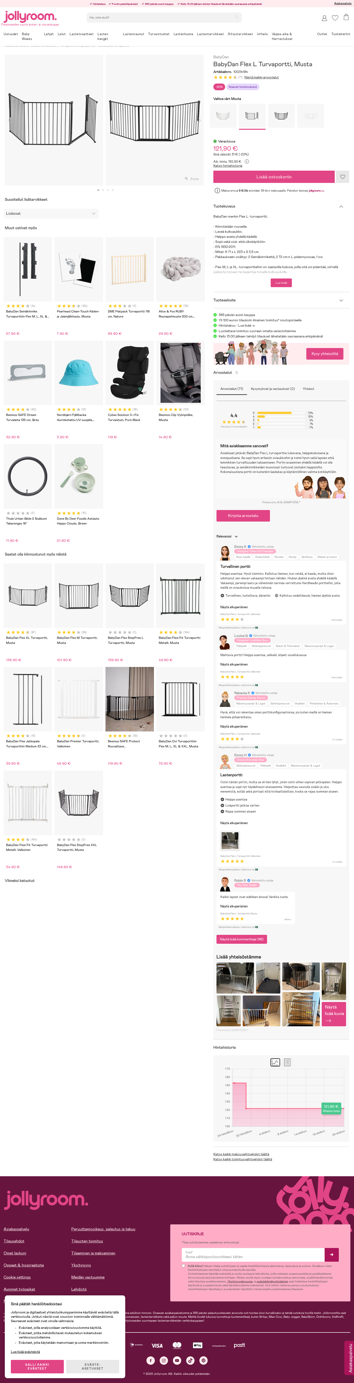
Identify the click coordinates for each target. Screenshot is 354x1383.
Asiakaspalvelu (343, 3)
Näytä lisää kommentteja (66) (242, 939)
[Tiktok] (190, 1360)
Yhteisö (308, 389)
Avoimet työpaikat (19, 1289)
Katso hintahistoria (227, 165)
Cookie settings (17, 1277)
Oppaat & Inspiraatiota (24, 1265)
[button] (335, 18)
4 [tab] (112, 190)
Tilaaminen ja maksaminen (93, 1253)
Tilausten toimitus (87, 1241)
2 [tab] (103, 190)
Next (199, 120)
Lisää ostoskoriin (274, 177)
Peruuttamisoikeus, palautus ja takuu (103, 1229)
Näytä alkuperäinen (234, 607)
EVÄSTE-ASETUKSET (93, 1366)
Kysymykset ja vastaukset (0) (273, 389)
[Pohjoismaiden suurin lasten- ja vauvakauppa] (30, 16)
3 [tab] (107, 190)
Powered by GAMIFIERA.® (232, 1030)
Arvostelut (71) (231, 389)
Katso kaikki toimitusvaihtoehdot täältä (242, 1159)
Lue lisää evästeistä (25, 1352)
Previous (9, 120)
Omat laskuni (15, 1253)
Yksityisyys (81, 1265)
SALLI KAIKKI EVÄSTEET (37, 1366)
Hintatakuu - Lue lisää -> (237, 325)
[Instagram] (164, 1360)
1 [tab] (98, 190)
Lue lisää (281, 283)
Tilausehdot (14, 1241)
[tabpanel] (54, 120)
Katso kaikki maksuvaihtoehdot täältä (241, 1154)
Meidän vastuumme (88, 1277)
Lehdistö (79, 1289)
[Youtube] (177, 1360)
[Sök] (236, 17)
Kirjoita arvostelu (243, 515)
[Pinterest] (203, 1360)
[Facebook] (150, 1360)
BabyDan (221, 57)
